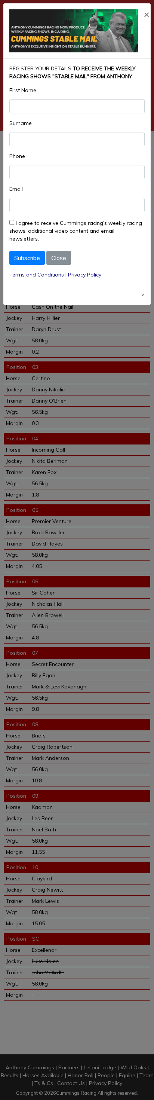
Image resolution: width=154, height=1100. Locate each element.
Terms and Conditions (36, 274)
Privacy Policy (84, 274)
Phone (17, 156)
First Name (22, 90)
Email (16, 189)
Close (58, 258)
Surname (20, 123)
